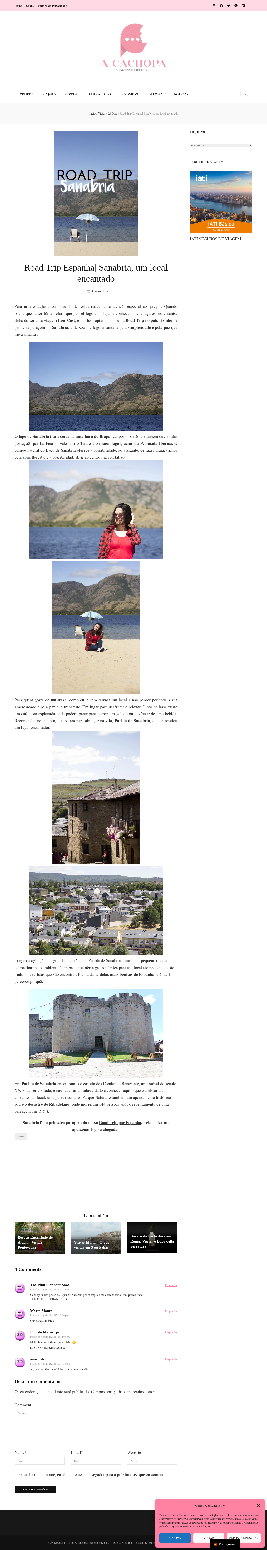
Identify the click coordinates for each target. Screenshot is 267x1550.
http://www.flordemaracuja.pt (47, 1348)
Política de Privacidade (52, 6)
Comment (23, 1405)
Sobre (30, 6)
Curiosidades (100, 94)
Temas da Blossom (144, 1543)
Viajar (47, 94)
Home (18, 6)
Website (134, 1452)
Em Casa (156, 94)
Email (77, 1452)
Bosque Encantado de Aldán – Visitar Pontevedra (35, 1242)
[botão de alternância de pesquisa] (246, 95)
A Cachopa (81, 1543)
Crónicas (130, 94)
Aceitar (175, 1538)
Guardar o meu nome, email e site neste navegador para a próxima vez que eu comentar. (93, 1474)
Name (21, 1452)
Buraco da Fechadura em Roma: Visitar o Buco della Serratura (152, 1241)
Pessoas (71, 94)
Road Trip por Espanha (120, 1122)
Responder (171, 1285)
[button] (259, 1505)
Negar (208, 1538)
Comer (25, 94)
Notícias (181, 94)
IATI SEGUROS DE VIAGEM (215, 239)
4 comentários (100, 291)
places (21, 1136)
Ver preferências (243, 1538)
